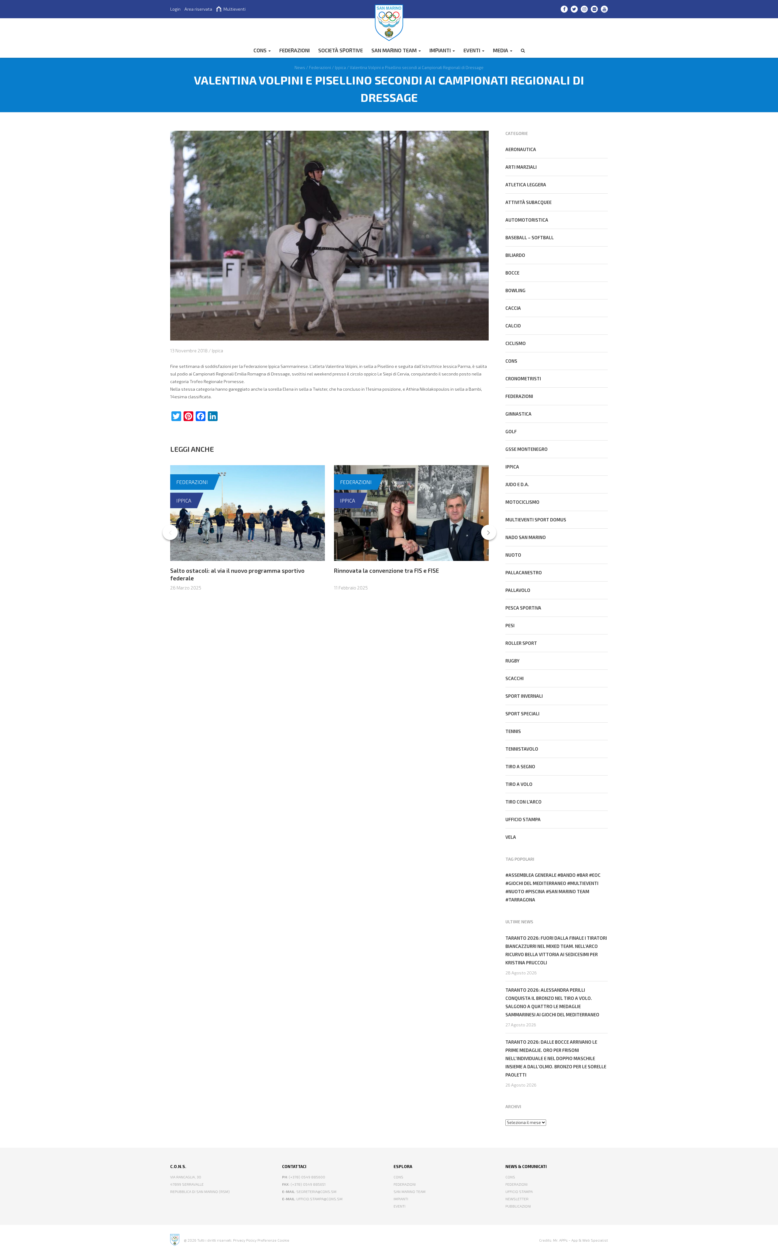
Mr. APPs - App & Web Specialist (580, 1240)
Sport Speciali (522, 713)
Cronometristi (523, 378)
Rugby (512, 660)
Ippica (217, 350)
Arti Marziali (521, 167)
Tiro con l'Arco (523, 801)
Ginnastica (518, 414)
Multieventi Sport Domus (535, 519)
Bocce (512, 272)
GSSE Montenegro (526, 449)
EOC (596, 875)
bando (568, 875)
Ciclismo (515, 343)
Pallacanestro (523, 572)
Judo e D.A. (517, 484)
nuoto (516, 891)
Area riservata (198, 9)
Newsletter (516, 1199)
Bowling (515, 290)
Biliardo (515, 255)
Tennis (513, 731)
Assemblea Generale (532, 875)
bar (584, 875)
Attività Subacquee (528, 202)
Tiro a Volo (518, 784)
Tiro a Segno (520, 766)
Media (501, 50)
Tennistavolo (521, 749)
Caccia (513, 308)
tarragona (521, 899)
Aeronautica (520, 149)
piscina (536, 891)
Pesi (510, 625)
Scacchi (514, 678)
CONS (260, 50)
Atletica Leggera (525, 184)
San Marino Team (394, 50)
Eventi (472, 50)
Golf (511, 431)
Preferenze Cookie (273, 1240)
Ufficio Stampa (519, 1191)
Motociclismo (522, 502)
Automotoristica (526, 220)
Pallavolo (517, 590)
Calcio (513, 325)
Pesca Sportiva (523, 607)
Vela (510, 837)
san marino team (569, 891)
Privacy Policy (244, 1240)
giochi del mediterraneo (537, 883)
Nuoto (513, 555)
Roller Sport (521, 643)
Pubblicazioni (518, 1206)
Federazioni (192, 482)
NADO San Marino (525, 537)
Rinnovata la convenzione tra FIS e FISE (386, 570)
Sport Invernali (524, 696)
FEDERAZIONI (294, 50)
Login (175, 9)
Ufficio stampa (523, 819)
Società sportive (340, 50)
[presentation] (170, 532)
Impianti (440, 50)
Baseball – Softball (529, 237)
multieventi (584, 883)
